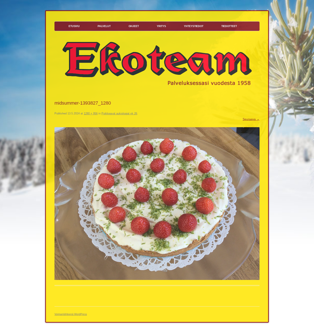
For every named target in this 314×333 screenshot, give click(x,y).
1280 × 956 (91, 113)
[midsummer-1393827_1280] (157, 203)
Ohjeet (134, 26)
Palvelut (104, 26)
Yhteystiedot (193, 26)
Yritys (161, 26)
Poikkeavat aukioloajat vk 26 (119, 113)
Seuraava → (251, 119)
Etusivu (74, 26)
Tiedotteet (229, 26)
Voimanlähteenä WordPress (70, 314)
